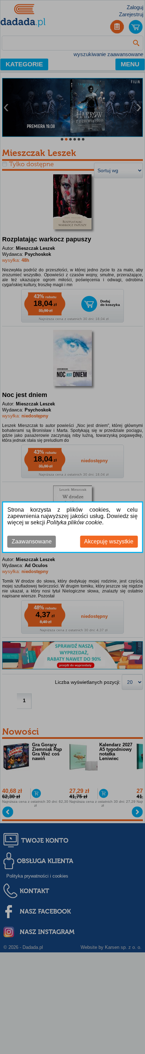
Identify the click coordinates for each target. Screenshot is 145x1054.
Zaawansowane (32, 541)
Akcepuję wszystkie (108, 541)
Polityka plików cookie (74, 522)
